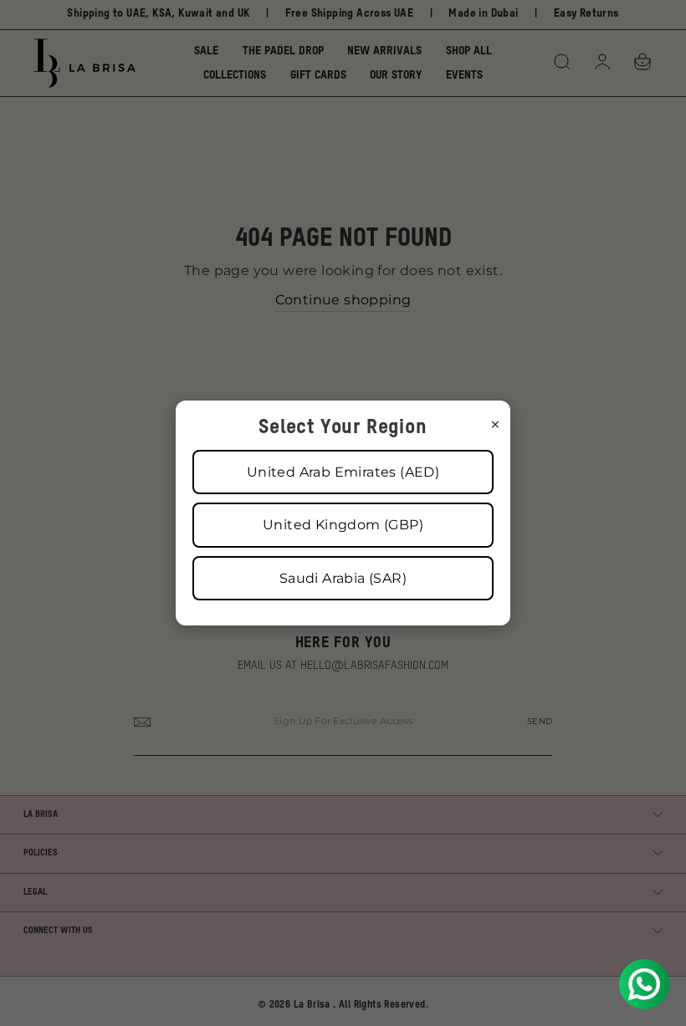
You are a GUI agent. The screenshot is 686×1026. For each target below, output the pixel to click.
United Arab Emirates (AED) (343, 472)
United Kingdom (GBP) (343, 525)
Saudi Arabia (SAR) (343, 578)
